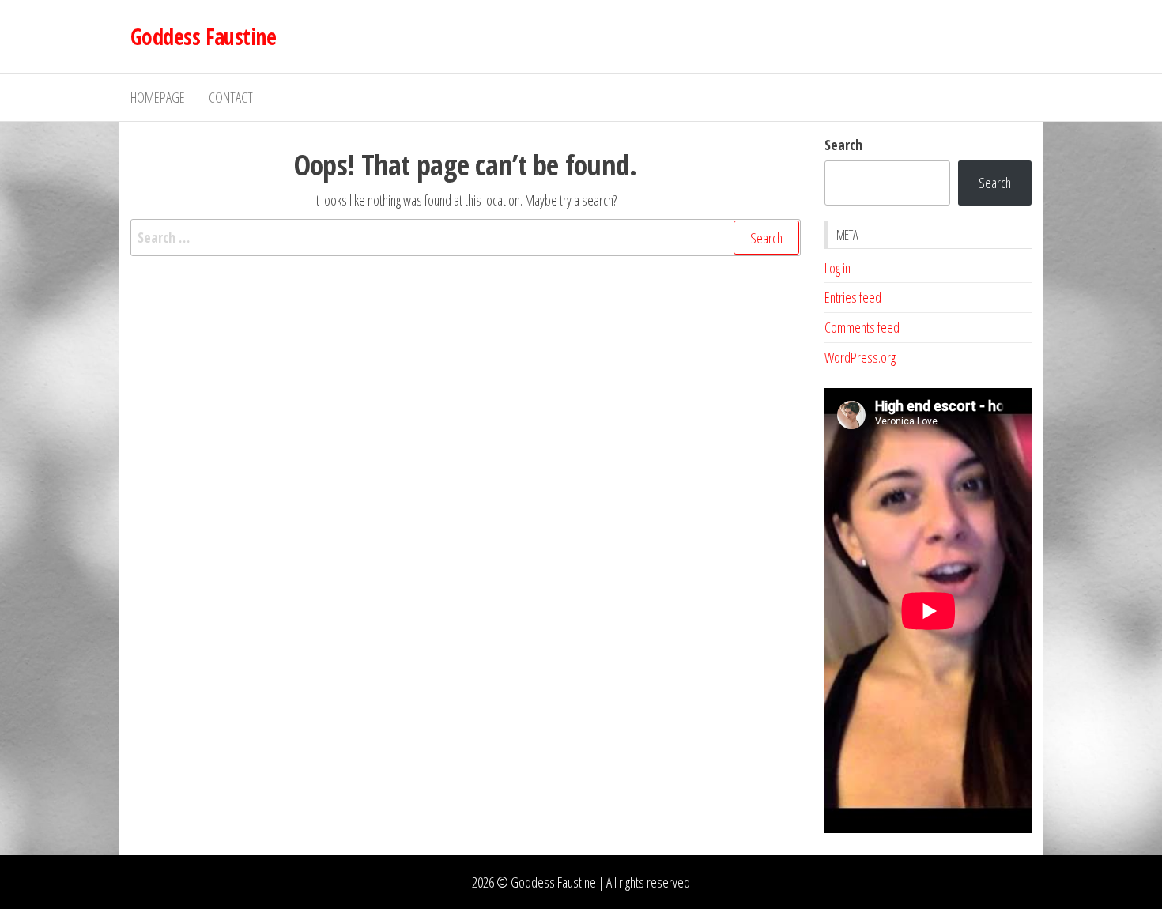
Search (843, 144)
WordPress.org (860, 357)
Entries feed (852, 297)
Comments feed (862, 327)
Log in (837, 267)
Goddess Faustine (203, 36)
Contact (231, 97)
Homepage (157, 97)
